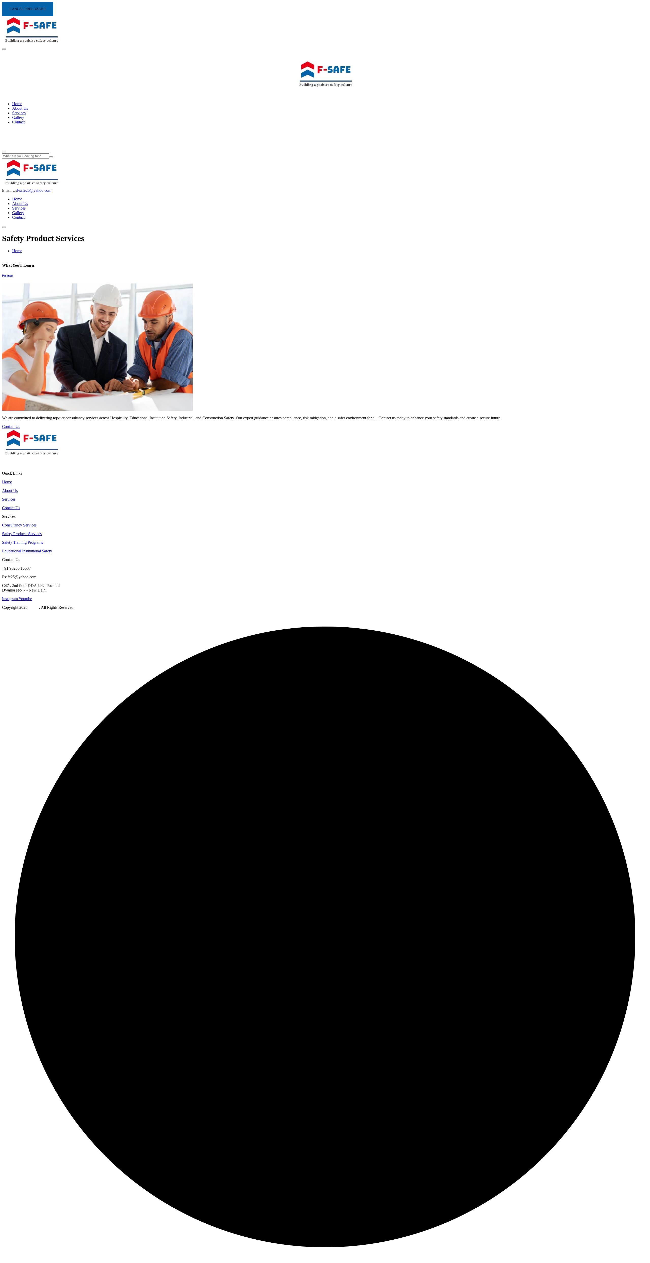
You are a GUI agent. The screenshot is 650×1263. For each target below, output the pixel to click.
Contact (18, 122)
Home (17, 104)
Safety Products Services (22, 534)
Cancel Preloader (28, 9)
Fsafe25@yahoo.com (34, 190)
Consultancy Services (19, 525)
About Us (20, 108)
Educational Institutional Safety (27, 551)
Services (19, 113)
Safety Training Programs (22, 542)
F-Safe (33, 607)
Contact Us (11, 508)
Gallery (18, 117)
